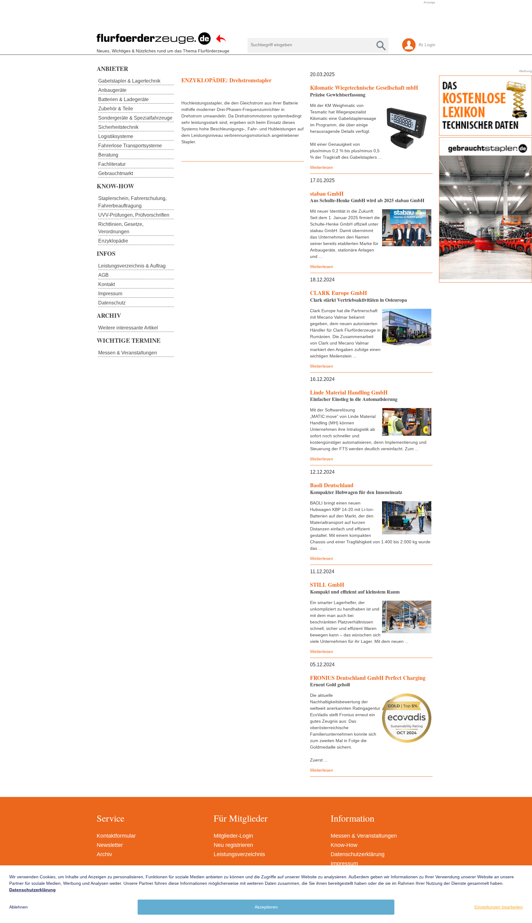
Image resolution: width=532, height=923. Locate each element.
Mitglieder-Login (233, 836)
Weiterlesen (321, 167)
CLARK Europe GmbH (338, 293)
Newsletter (110, 845)
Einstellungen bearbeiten (498, 907)
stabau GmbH (327, 194)
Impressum (344, 863)
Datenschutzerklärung (358, 854)
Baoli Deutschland (331, 485)
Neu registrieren (233, 845)
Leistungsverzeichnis (239, 854)
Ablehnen (18, 907)
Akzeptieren (266, 907)
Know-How (344, 845)
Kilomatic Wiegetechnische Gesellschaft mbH (364, 88)
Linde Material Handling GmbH (349, 392)
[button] (263, 19)
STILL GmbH (327, 585)
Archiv (104, 854)
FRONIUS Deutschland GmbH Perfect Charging (367, 678)
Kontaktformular (116, 836)
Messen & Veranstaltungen (364, 836)
